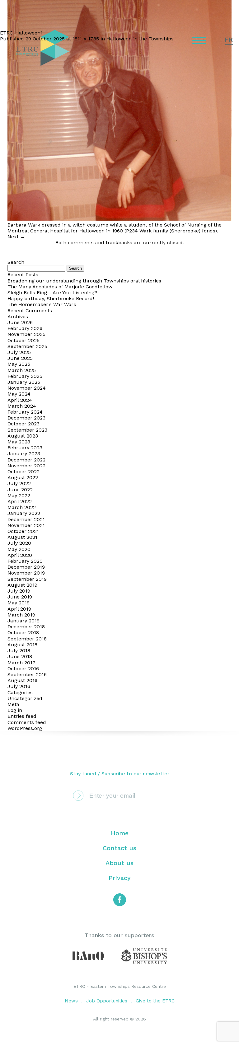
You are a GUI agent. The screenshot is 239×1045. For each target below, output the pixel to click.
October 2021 (23, 531)
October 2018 (23, 632)
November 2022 (26, 466)
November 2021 (26, 525)
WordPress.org (24, 728)
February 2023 (24, 448)
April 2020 (19, 555)
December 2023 (26, 418)
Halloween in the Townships (140, 39)
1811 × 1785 (86, 39)
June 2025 (20, 358)
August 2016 (22, 680)
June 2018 (19, 656)
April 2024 (19, 400)
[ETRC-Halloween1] (119, 219)
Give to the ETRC (155, 1001)
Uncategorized (24, 698)
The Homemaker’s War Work (41, 304)
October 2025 (23, 340)
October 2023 (23, 424)
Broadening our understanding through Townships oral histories (84, 281)
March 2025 (21, 370)
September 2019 (27, 579)
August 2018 (22, 645)
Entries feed (21, 716)
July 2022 (19, 483)
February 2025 (24, 376)
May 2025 (18, 364)
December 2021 (26, 519)
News (71, 1001)
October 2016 (23, 668)
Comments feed (26, 722)
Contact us (119, 848)
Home (120, 833)
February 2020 (25, 561)
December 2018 (26, 627)
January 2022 (23, 513)
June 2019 (19, 597)
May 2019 (18, 603)
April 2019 (19, 609)
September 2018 (27, 639)
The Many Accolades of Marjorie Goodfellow (59, 287)
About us (119, 863)
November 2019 (26, 573)
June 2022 (20, 490)
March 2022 (21, 507)
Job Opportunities (106, 1001)
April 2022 (19, 501)
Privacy (120, 878)
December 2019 (26, 567)
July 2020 (19, 543)
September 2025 (27, 346)
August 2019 (22, 585)
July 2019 (18, 591)
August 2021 (22, 537)
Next (16, 237)
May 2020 (18, 549)
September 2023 (27, 430)
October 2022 (23, 471)
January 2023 (23, 453)
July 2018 (18, 650)
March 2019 (21, 615)
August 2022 (22, 477)
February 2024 (25, 412)
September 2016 (27, 674)
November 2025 (26, 334)
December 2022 (26, 460)
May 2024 (18, 394)
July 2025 (19, 352)
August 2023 (22, 436)
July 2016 (18, 686)
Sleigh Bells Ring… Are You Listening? (52, 293)
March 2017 (21, 663)
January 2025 (23, 382)
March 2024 (21, 406)
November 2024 (26, 388)
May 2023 (18, 442)
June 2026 (20, 322)
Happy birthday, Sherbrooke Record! (50, 298)
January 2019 (23, 621)
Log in (14, 710)
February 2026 (24, 328)
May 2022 (18, 495)
